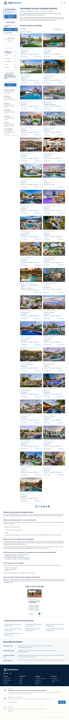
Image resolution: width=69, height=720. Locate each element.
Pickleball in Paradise (49, 259)
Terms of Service (54, 680)
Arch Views (24, 494)
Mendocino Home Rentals (23, 652)
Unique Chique (24, 259)
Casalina (23, 468)
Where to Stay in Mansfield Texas (25, 660)
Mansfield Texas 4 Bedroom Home (40, 660)
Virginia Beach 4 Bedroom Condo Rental (43, 645)
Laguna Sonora (25, 442)
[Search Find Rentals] (61, 2)
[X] (10, 673)
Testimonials (37, 680)
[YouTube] (4, 673)
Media (20, 681)
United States (30, 11)
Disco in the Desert (25, 338)
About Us (21, 678)
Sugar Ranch (47, 207)
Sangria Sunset (25, 50)
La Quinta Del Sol (48, 442)
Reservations (54, 678)
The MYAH (23, 181)
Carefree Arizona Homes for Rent (12, 624)
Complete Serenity (48, 364)
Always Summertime (49, 416)
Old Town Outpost (48, 76)
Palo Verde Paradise (49, 312)
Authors (21, 683)
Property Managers (7, 680)
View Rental (36, 56)
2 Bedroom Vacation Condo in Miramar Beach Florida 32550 (53, 655)
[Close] (5, 45)
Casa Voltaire (24, 416)
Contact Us (10, 710)
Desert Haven (47, 50)
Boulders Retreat (48, 154)
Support (53, 681)
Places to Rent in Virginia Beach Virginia (26, 645)
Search (10, 84)
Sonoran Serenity (25, 233)
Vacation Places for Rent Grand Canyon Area (15, 629)
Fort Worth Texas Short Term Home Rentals (56, 660)
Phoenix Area (43, 11)
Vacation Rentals (6, 678)
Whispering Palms (25, 312)
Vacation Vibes (25, 207)
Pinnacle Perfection (49, 128)
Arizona (37, 11)
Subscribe (61, 702)
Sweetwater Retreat (26, 390)
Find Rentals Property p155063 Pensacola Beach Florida (29, 655)
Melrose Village (48, 102)
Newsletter (5, 683)
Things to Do (5, 681)
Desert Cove (47, 233)
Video (20, 680)
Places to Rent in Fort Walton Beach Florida (26, 656)
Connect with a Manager (10, 16)
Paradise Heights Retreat (27, 364)
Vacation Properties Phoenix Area (12, 633)
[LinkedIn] (7, 673)
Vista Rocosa (47, 285)
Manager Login (38, 681)
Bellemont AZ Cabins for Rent (32, 629)
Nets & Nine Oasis (25, 76)
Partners (37, 683)
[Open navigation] (64, 2)
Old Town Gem (48, 338)
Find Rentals (23, 11)
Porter (45, 181)
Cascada (23, 128)
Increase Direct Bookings (40, 678)
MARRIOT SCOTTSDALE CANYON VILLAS (29, 285)
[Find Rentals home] (12, 2)
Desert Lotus (47, 390)
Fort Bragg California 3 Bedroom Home (26, 650)
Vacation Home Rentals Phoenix (33, 624)
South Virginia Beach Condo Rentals (25, 647)
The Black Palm (48, 468)
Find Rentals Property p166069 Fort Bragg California (45, 650)
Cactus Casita (24, 154)
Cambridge (24, 102)
